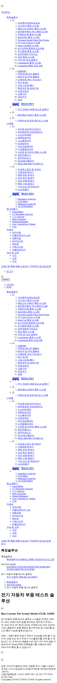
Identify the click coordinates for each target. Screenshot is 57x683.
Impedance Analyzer (27, 199)
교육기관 (22, 94)
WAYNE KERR (38, 567)
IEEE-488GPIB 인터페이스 (30, 164)
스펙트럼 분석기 (26, 172)
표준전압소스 (24, 158)
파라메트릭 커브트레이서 (30, 132)
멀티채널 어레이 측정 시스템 (32, 115)
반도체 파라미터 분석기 (29, 129)
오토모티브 (23, 91)
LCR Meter (23, 201)
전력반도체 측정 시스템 (29, 34)
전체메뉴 (5, 280)
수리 (14, 255)
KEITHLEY (12, 567)
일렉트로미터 (24, 138)
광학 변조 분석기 (26, 175)
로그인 (10, 271)
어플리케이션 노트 (21, 235)
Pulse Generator (19, 219)
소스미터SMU (24, 135)
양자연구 (22, 97)
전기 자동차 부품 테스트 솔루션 (33, 109)
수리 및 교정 (13, 252)
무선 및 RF (23, 82)
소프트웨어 (23, 189)
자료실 (10, 229)
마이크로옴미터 (25, 146)
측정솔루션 (12, 17)
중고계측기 (12, 209)
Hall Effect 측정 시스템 (28, 37)
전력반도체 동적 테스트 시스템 (33, 121)
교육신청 (5, 266)
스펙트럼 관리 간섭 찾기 (30, 79)
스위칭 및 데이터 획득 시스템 (32, 152)
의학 (20, 100)
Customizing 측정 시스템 (29, 63)
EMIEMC (22, 71)
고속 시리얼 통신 (26, 85)
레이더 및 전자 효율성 (28, 77)
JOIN (9, 287)
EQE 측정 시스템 (26, 57)
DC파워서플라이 (26, 161)
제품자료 (16, 238)
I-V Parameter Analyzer (22, 214)
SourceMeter (17, 212)
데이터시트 (17, 241)
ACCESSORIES (25, 206)
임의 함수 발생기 (26, 178)
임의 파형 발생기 (26, 181)
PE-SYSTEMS (28, 569)
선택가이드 (17, 247)
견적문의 (5, 12)
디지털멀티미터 (25, 149)
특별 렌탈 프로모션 (20, 266)
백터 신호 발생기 (26, 184)
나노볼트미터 (24, 141)
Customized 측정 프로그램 (30, 66)
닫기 (3, 544)
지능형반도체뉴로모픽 (29, 23)
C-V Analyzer (18, 217)
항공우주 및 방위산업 (28, 88)
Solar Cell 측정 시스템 (28, 45)
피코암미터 (23, 143)
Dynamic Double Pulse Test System (33, 40)
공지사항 (16, 232)
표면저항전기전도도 (28, 54)
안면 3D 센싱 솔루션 (28, 60)
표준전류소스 (24, 155)
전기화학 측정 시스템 (28, 51)
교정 (14, 258)
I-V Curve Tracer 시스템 (29, 43)
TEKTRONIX (24, 567)
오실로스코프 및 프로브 (29, 169)
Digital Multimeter (20, 221)
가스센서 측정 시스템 (28, 26)
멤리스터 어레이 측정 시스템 (32, 29)
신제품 (10, 123)
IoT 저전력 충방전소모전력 (31, 48)
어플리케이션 (18, 250)
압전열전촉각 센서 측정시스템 (33, 31)
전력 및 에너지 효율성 (28, 74)
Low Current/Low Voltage (23, 224)
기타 (14, 227)
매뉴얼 (15, 244)
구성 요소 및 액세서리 (28, 186)
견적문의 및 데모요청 (40, 266)
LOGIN (10, 284)
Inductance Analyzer (27, 204)
